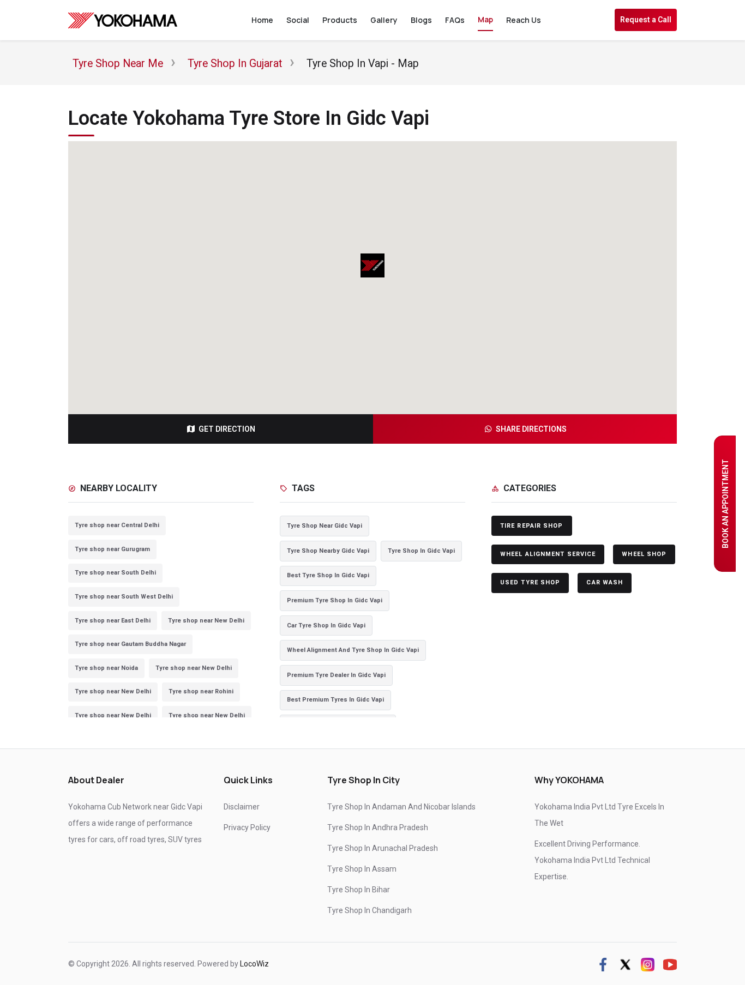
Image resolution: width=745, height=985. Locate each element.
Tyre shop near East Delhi (113, 620)
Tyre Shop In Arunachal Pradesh (382, 848)
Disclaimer (242, 806)
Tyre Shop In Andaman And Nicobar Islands (401, 806)
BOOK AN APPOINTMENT (725, 503)
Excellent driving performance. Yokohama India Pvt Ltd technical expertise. (592, 860)
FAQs (455, 20)
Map (485, 19)
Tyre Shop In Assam (361, 869)
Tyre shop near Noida (106, 668)
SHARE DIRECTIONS (531, 429)
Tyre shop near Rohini (201, 691)
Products (339, 20)
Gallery (384, 20)
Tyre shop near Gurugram (112, 549)
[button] (372, 265)
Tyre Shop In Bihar (358, 889)
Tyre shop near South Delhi (115, 572)
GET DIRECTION (227, 429)
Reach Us (523, 20)
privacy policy (247, 827)
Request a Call (645, 19)
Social (297, 20)
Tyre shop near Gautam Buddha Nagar (130, 644)
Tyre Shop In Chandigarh (369, 910)
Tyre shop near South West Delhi (124, 596)
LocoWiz (254, 963)
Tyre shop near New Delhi (206, 620)
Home (262, 20)
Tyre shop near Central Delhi (117, 525)
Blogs (421, 20)
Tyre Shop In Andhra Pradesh (377, 827)
